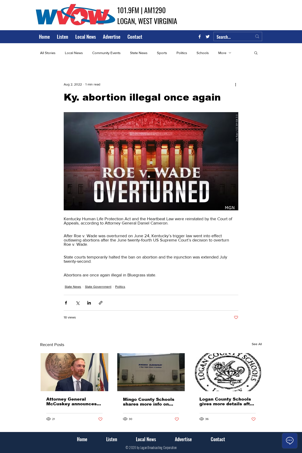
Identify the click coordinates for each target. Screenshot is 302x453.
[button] (256, 53)
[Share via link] (100, 303)
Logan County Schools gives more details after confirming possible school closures (227, 401)
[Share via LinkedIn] (89, 303)
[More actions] (235, 84)
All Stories (47, 53)
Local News (74, 53)
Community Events (106, 53)
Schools (203, 53)
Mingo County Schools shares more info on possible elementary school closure (148, 401)
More (222, 53)
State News (138, 53)
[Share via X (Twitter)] (77, 303)
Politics (181, 53)
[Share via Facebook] (66, 303)
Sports (162, 53)
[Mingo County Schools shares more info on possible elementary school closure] (151, 372)
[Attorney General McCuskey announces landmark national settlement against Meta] (74, 372)
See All (257, 344)
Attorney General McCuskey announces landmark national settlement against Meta (71, 401)
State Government (98, 286)
